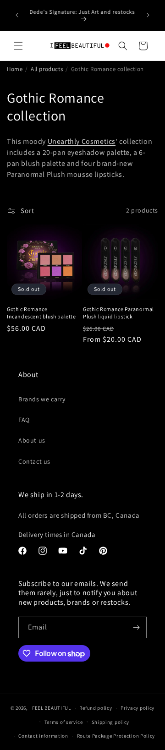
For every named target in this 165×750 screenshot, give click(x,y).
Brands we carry (42, 399)
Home (14, 69)
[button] (18, 46)
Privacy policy (137, 708)
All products (47, 69)
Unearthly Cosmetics (82, 141)
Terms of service (63, 722)
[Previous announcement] (17, 15)
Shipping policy (111, 722)
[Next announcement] (148, 15)
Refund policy (95, 708)
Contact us (34, 461)
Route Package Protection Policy (116, 736)
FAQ (24, 420)
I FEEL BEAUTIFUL (50, 708)
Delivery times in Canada (56, 534)
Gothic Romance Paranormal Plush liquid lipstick (118, 313)
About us (31, 440)
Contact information (43, 736)
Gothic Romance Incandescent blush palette (41, 313)
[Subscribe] (136, 627)
